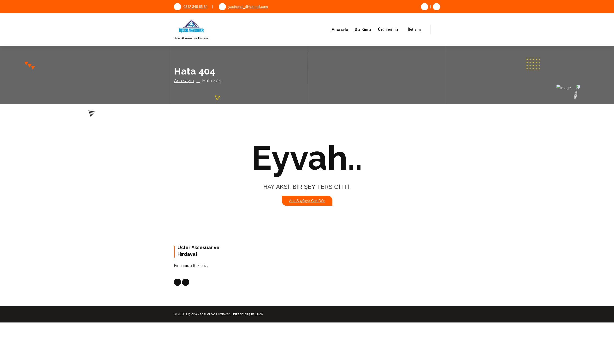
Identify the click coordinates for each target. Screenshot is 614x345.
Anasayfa (340, 29)
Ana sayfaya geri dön (307, 201)
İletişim (414, 29)
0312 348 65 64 (195, 7)
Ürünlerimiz (388, 29)
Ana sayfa (184, 80)
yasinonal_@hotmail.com (248, 7)
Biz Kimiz (363, 29)
